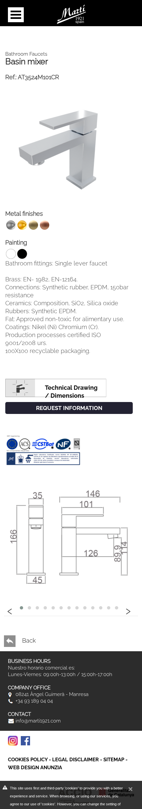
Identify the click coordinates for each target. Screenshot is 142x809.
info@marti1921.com (37, 721)
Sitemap (113, 760)
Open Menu (16, 14)
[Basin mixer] (69, 145)
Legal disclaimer (75, 760)
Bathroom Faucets (26, 54)
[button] (21, 608)
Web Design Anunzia (35, 768)
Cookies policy (28, 760)
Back (28, 640)
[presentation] (10, 610)
